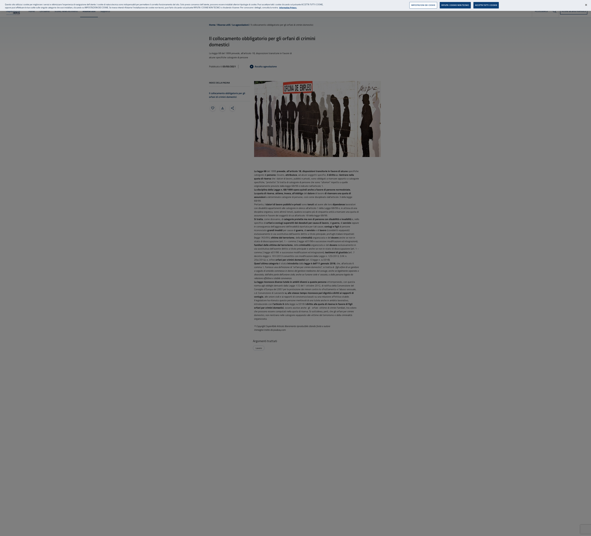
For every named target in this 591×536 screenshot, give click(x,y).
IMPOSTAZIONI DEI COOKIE (423, 5)
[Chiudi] (586, 5)
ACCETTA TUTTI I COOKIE (486, 5)
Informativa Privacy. (288, 7)
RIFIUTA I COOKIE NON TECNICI (455, 5)
